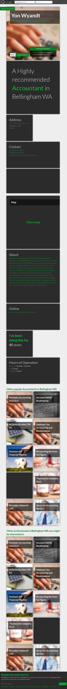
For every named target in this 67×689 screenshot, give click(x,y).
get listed (45, 687)
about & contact (22, 687)
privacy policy (35, 687)
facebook (4, 687)
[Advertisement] (33, 181)
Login (64, 2)
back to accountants (7, 8)
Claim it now (36, 52)
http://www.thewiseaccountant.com (22, 312)
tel (16, 150)
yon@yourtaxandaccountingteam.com (23, 155)
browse (53, 687)
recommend (22, 54)
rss (59, 687)
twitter (12, 687)
